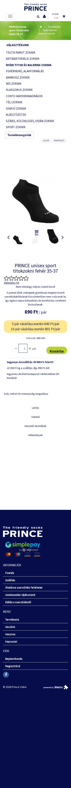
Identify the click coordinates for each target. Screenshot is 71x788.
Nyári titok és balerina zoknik (47, 32)
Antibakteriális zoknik (22, 59)
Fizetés (9, 573)
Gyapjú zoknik (16, 108)
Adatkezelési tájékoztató (20, 594)
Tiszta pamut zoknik (20, 52)
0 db (56, 17)
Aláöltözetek (16, 115)
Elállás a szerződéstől (18, 602)
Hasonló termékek (35, 426)
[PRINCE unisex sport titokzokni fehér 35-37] (18, 237)
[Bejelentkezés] (44, 16)
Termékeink (54, 27)
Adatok (35, 417)
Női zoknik (13, 83)
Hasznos (10, 634)
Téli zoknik (14, 102)
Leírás (35, 408)
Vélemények (35, 435)
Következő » (59, 140)
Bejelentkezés (13, 658)
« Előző (45, 140)
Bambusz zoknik (18, 77)
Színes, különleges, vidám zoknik (30, 121)
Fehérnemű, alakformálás (25, 71)
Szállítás (10, 580)
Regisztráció (12, 666)
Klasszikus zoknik (19, 90)
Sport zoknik (15, 127)
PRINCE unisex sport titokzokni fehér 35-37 (19, 30)
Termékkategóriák (19, 135)
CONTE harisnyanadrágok (24, 96)
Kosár (55, 14)
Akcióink (10, 627)
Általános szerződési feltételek (24, 587)
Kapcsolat (11, 641)
